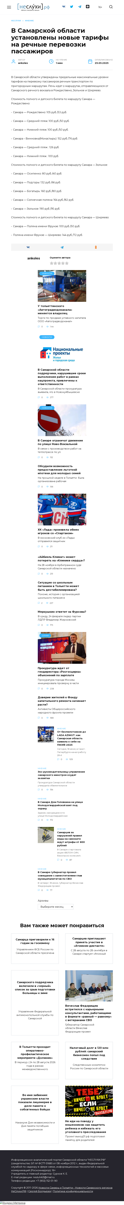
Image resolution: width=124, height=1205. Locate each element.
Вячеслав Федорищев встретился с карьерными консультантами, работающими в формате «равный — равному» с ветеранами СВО (88, 1013)
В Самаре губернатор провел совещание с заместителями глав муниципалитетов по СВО (60, 875)
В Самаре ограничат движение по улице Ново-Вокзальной (60, 442)
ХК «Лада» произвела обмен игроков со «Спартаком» (58, 531)
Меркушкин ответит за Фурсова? (62, 611)
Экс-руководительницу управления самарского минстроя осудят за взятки (61, 775)
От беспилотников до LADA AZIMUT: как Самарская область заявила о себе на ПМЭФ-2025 (71, 738)
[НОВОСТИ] (62, 299)
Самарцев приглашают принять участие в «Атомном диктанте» (89, 942)
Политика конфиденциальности (73, 1191)
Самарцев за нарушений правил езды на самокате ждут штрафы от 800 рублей (71, 839)
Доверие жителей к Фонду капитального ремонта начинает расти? (62, 701)
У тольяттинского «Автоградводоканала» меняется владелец (55, 310)
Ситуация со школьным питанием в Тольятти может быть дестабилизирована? (58, 586)
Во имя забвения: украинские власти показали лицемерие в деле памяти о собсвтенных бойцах (35, 1102)
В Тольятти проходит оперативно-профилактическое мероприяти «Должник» (35, 1052)
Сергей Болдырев (39, 1191)
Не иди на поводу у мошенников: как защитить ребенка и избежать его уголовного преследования (85, 1126)
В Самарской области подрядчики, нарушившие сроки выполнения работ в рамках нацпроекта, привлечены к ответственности (62, 377)
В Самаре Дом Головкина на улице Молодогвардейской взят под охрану (60, 805)
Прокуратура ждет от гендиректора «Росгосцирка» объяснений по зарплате (59, 672)
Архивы (43, 900)
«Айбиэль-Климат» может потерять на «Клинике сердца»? (61, 558)
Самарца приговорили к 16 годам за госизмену (35, 941)
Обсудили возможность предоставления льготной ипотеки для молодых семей (59, 469)
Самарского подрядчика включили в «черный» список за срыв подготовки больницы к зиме (35, 988)
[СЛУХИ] (62, 661)
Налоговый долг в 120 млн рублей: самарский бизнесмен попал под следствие (89, 1053)
